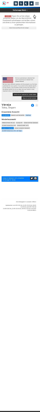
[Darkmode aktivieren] (26, 3)
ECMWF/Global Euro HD (9, 125)
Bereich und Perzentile (17, 115)
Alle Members (6, 115)
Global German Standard (31, 122)
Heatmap (28, 115)
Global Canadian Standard (22, 128)
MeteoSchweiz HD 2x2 (8, 122)
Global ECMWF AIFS (22, 125)
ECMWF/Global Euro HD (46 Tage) (12, 131)
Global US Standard (7, 128)
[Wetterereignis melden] (21, 3)
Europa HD (19, 122)
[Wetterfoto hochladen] (16, 3)
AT (8, 3)
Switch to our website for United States (25, 94)
